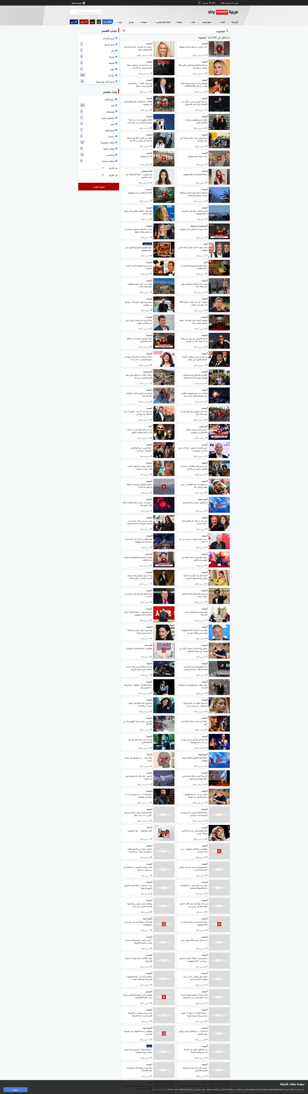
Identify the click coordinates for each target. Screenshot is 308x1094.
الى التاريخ (113, 175)
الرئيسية (235, 21)
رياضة (179, 21)
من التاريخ (113, 168)
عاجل (92, 21)
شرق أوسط (206, 21)
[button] (84, 21)
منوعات (144, 21)
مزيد (120, 21)
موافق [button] (15, 1089)
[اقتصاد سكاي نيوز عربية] (107, 21)
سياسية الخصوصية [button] (159, 1089)
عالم (193, 21)
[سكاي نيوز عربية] (223, 12)
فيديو (131, 21)
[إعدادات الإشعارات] (99, 22)
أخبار (223, 21)
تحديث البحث (99, 187)
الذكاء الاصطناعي (163, 21)
